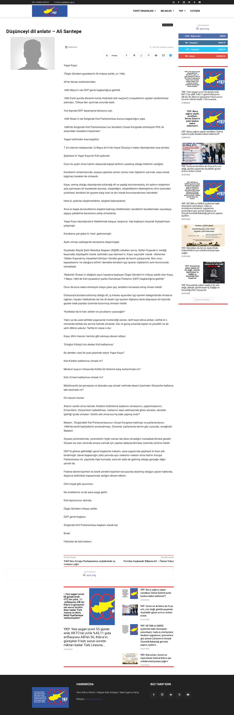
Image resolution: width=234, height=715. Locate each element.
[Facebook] (178, 2)
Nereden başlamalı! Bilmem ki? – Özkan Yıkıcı (148, 561)
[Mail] (189, 2)
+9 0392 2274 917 (42, 2)
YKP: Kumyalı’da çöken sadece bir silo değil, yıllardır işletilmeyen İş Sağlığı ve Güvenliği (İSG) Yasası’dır (200, 287)
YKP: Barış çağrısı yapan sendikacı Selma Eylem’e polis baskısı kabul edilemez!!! (155, 592)
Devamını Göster (202, 299)
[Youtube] (199, 2)
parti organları (143, 10)
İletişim (195, 10)
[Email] (163, 55)
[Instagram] (183, 2)
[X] (194, 2)
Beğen (223, 36)
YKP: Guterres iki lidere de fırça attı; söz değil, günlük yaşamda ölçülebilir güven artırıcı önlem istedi (201, 168)
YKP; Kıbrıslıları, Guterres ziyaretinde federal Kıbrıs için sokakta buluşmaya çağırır (155, 658)
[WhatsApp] (141, 55)
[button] (173, 2)
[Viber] (148, 55)
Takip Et (222, 42)
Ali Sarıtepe (167, 25)
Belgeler (166, 10)
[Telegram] (170, 55)
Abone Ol (221, 56)
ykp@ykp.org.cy (67, 2)
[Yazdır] (156, 55)
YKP (181, 10)
